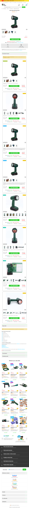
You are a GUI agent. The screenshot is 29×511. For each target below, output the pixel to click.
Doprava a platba (20, 2)
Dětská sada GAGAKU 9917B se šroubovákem (23, 410)
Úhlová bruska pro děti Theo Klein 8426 (14, 410)
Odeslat (24, 469)
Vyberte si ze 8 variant (15, 39)
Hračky (8, 8)
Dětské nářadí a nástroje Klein (5, 347)
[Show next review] (27, 439)
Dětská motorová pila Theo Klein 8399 (5, 427)
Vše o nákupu (14, 2)
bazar (13, 507)
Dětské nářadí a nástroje (16, 8)
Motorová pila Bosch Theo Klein (23, 392)
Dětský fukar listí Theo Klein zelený (14, 392)
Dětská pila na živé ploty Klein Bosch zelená (14, 374)
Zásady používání (14, 505)
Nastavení (18, 505)
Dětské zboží (4, 8)
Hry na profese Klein (4, 346)
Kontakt (25, 2)
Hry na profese (11, 8)
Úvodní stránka (6, 2)
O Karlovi (11, 2)
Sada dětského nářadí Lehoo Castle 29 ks (23, 427)
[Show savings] (4, 36)
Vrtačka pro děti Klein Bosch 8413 (5, 392)
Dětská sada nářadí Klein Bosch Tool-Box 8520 (23, 374)
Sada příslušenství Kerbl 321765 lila (14, 427)
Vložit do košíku (15, 118)
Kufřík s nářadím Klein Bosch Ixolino (5, 374)
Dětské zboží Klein (4, 345)
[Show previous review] (2, 439)
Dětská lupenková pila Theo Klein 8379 (5, 410)
